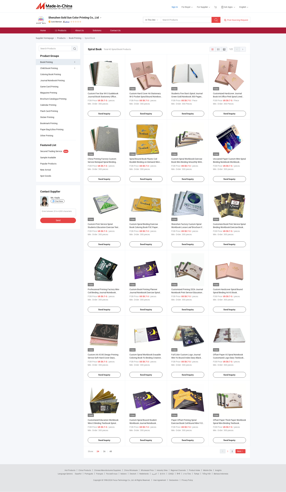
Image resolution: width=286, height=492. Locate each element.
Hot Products (70, 470)
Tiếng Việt (206, 473)
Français (99, 473)
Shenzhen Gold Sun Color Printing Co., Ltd (73, 17)
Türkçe (196, 473)
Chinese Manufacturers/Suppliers (107, 470)
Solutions (97, 30)
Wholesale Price (147, 470)
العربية (154, 473)
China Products (85, 470)
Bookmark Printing (48, 123)
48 (110, 451)
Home (43, 30)
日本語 (171, 473)
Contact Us (115, 30)
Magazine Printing (48, 92)
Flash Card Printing (49, 111)
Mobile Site (207, 470)
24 (98, 451)
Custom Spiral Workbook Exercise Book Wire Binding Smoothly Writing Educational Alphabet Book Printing (187, 161)
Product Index (194, 470)
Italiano (124, 473)
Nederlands (144, 473)
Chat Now (59, 201)
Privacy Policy (187, 480)
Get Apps (228, 7)
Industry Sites (162, 470)
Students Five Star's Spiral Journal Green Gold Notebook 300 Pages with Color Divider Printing (187, 96)
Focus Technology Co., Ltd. (124, 480)
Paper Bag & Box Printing (51, 129)
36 (104, 451)
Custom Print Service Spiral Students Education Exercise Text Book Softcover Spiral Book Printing (104, 227)
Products (62, 30)
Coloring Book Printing (50, 74)
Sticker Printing (47, 117)
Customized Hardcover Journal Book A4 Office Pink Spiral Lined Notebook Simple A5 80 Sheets (227, 96)
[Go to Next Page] (243, 49)
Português (89, 473)
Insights (218, 470)
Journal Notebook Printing (52, 80)
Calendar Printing (48, 104)
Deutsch (133, 473)
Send (58, 220)
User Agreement (159, 480)
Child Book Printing (49, 68)
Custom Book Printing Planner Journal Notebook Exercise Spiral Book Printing (144, 292)
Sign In (175, 7)
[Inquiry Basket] (215, 7)
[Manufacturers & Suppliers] (55, 5)
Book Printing (46, 62)
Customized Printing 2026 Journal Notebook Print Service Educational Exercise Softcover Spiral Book (187, 292)
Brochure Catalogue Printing (53, 98)
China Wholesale (131, 470)
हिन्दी (178, 473)
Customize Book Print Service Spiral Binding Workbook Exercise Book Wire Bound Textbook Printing (229, 227)
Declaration (173, 480)
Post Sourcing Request (237, 20)
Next (239, 451)
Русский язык (111, 473)
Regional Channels (178, 470)
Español (78, 473)
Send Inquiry (104, 113)
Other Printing (46, 135)
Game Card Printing (49, 86)
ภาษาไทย (187, 473)
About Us (79, 30)
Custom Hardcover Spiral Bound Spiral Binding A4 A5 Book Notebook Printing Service (228, 292)
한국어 (162, 473)
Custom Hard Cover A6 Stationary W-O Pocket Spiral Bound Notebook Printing (145, 96)
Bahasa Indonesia (221, 473)
